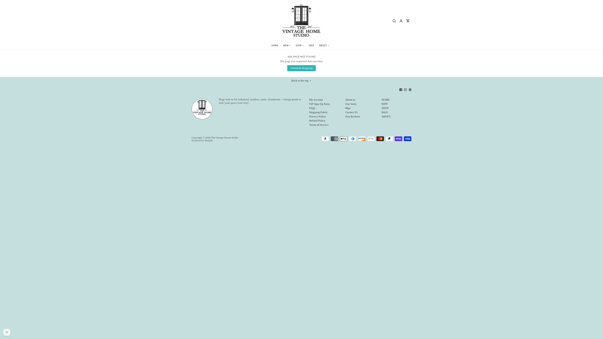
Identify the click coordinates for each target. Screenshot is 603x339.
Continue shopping (301, 68)
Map (347, 108)
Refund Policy (317, 120)
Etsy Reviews (352, 116)
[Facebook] (400, 89)
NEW (385, 104)
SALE (385, 112)
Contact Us (351, 112)
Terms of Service (319, 125)
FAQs (312, 108)
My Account (316, 99)
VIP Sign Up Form (319, 104)
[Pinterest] (410, 89)
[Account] (401, 20)
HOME (386, 99)
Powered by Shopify (202, 140)
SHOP (385, 108)
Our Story (351, 104)
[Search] (394, 20)
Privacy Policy (317, 116)
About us (350, 99)
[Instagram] (405, 89)
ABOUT (386, 116)
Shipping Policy (318, 112)
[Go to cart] (408, 20)
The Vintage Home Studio (224, 138)
